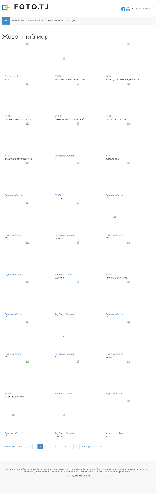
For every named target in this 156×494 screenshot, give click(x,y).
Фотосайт (35, 21)
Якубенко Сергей (64, 156)
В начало (9, 446)
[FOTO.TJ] (25, 7)
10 (76, 446)
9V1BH (58, 76)
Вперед (85, 446)
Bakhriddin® (11, 76)
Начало (19, 21)
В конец (98, 446)
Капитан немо (63, 275)
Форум (71, 21)
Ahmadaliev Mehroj (116, 433)
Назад (22, 446)
